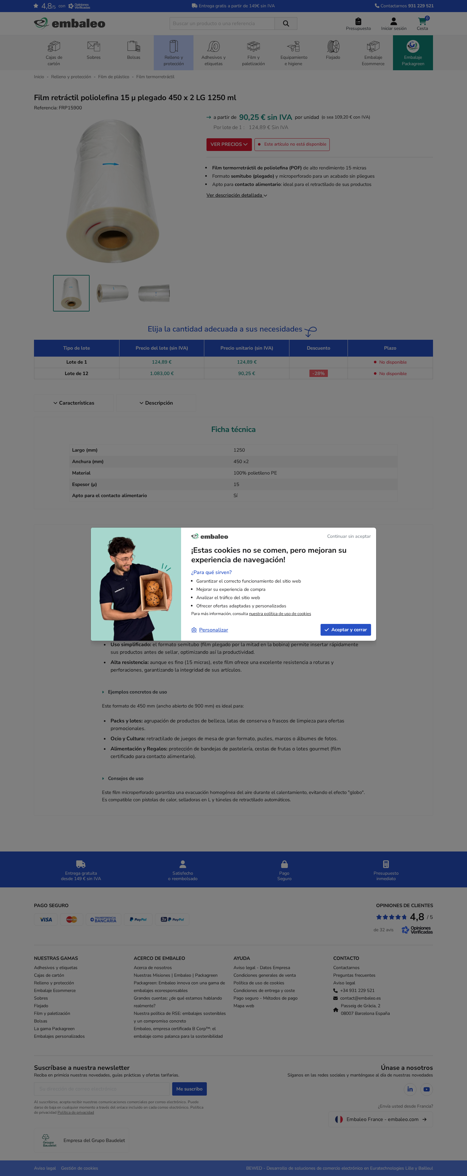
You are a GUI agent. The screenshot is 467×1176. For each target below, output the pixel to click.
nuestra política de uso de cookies (280, 614)
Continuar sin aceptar (349, 536)
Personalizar (213, 629)
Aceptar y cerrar (349, 629)
